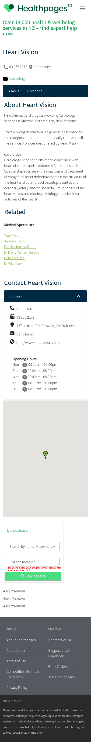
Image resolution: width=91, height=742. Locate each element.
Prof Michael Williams (20, 246)
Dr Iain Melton (14, 257)
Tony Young (12, 235)
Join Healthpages (61, 677)
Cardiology (17, 78)
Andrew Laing (14, 241)
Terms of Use (16, 661)
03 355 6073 (18, 66)
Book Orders (57, 666)
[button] (45, 455)
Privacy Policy (17, 687)
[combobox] (33, 546)
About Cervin (16, 650)
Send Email (25, 334)
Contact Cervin (59, 640)
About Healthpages (21, 640)
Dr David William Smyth (21, 252)
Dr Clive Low (13, 263)
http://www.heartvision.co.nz (38, 342)
